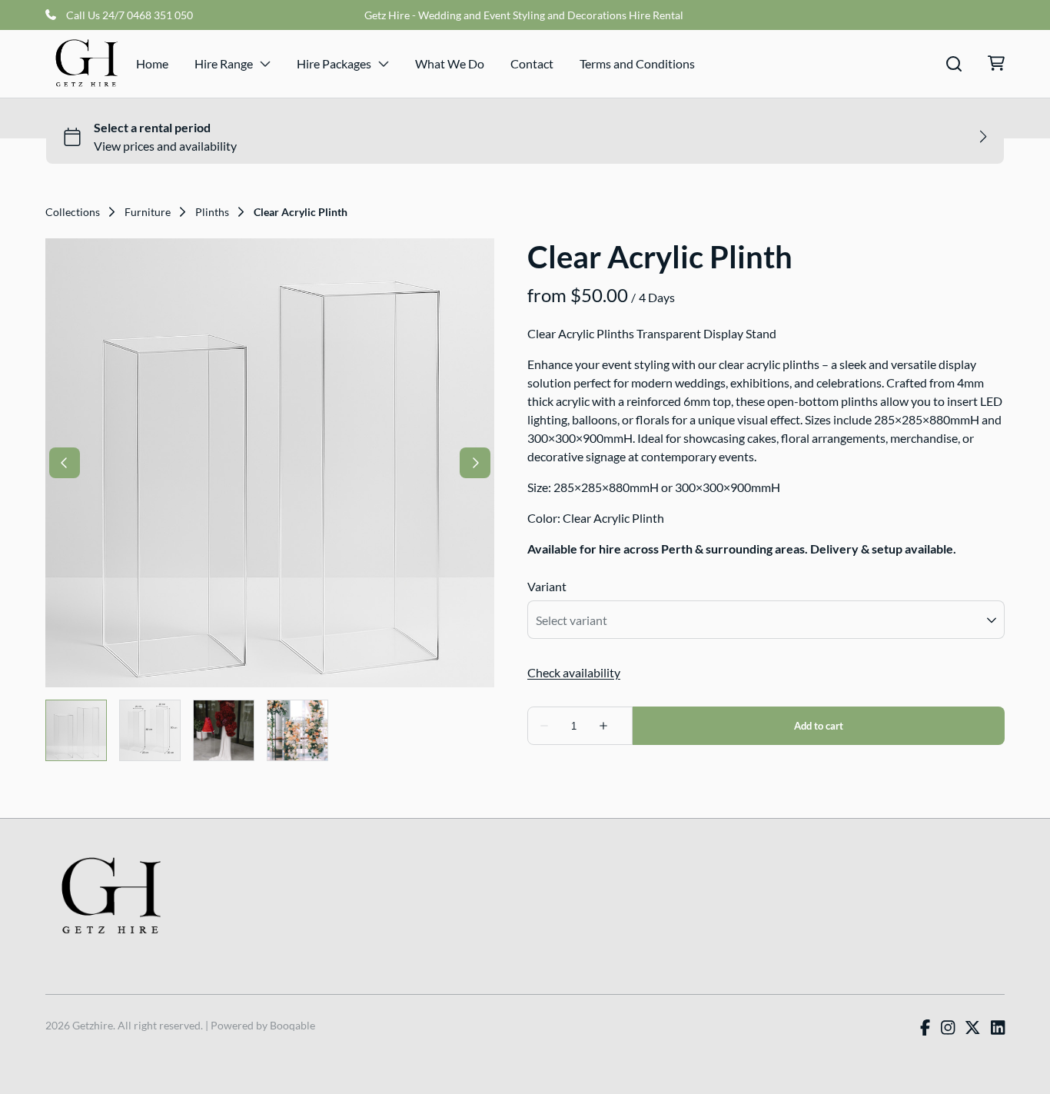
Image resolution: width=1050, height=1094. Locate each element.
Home (152, 63)
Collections (72, 212)
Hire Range (223, 63)
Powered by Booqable (263, 1025)
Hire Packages (334, 63)
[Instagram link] (948, 1028)
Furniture (148, 212)
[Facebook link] (925, 1028)
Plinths (212, 212)
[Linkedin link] (998, 1028)
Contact (531, 63)
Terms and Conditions (637, 63)
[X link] (972, 1028)
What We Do (449, 63)
